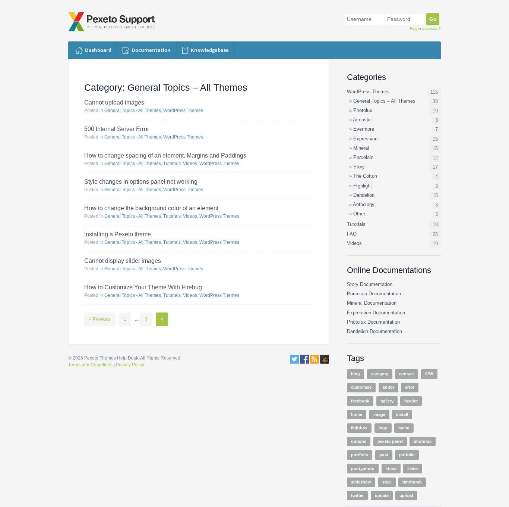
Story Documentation (369, 284)
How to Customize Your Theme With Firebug (143, 287)
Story (359, 166)
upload (406, 495)
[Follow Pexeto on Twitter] (294, 362)
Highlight (362, 186)
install (402, 414)
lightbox (359, 428)
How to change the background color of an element (151, 208)
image (379, 414)
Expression (365, 138)
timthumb (412, 482)
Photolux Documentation (373, 322)
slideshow (361, 482)
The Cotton (365, 176)
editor (388, 387)
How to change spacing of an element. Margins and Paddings (165, 155)
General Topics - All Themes (132, 110)
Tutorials (172, 163)
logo (383, 428)
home (356, 414)
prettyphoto (362, 468)
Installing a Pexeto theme (117, 234)
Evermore (363, 129)
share (391, 468)
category (379, 373)
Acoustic (362, 119)
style (387, 482)
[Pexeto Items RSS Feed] (315, 362)
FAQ (352, 234)
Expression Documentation (376, 312)
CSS (429, 373)
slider (412, 468)
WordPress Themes (183, 110)
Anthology (363, 204)
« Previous (100, 319)
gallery (386, 401)
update (382, 495)
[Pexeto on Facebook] (304, 362)
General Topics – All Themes (384, 101)
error (409, 387)
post (383, 454)
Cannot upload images (114, 102)
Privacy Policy (130, 364)
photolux (422, 441)
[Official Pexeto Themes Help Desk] (115, 22)
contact (406, 373)
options (358, 441)
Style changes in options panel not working (140, 181)
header (411, 401)
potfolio (407, 454)
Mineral (361, 148)
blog (355, 373)
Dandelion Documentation (374, 331)
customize (361, 387)
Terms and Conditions (90, 364)
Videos (190, 163)
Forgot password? (425, 29)
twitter (357, 495)
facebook (360, 401)
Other (359, 214)
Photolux (362, 110)
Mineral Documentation (371, 303)
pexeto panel (390, 441)
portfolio (359, 454)
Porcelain (363, 157)
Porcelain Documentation (374, 293)
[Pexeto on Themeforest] (324, 362)
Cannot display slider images (122, 261)
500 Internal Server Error (116, 129)
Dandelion (363, 195)
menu (404, 428)
